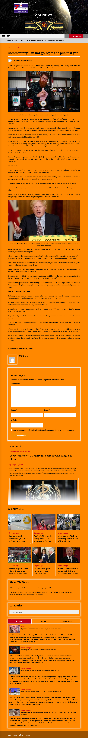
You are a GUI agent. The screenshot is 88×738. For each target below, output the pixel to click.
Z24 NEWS (44, 15)
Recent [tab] (43, 621)
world (27, 451)
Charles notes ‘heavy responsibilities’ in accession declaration (68, 571)
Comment (15, 384)
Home (9, 735)
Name (14, 410)
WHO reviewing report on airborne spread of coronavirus (40, 670)
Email (47, 410)
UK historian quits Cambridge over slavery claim (42, 571)
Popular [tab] (20, 621)
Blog (21, 735)
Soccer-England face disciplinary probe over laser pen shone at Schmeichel (18, 571)
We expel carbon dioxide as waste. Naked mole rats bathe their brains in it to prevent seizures (48, 713)
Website (14, 420)
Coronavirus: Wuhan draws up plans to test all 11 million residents (68, 539)
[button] (66, 36)
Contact (27, 735)
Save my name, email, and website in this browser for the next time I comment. (44, 430)
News (20, 48)
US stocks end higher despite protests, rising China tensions (41, 691)
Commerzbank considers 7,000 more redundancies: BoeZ (18, 538)
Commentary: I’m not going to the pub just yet (43, 53)
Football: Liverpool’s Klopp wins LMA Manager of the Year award (43, 539)
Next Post (13, 446)
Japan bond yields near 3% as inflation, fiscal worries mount (41, 629)
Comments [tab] (68, 621)
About (15, 735)
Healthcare (12, 48)
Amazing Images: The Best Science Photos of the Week (38, 649)
